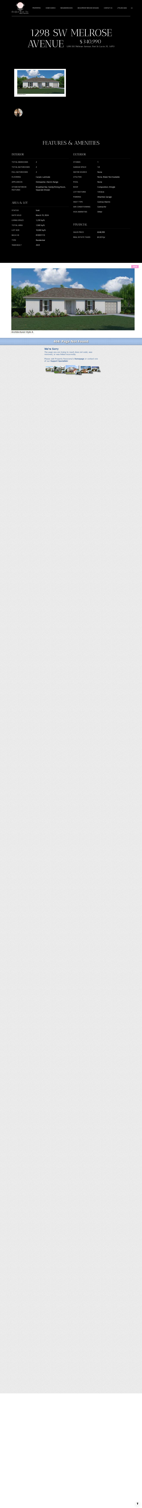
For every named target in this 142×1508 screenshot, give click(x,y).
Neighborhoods (66, 8)
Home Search (50, 8)
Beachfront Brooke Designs (88, 8)
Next (22, 334)
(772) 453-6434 (122, 8)
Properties (37, 8)
